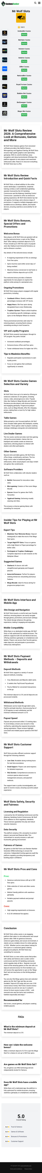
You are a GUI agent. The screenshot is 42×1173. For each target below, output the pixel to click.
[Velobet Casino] (4, 53)
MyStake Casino (24, 40)
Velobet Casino (24, 49)
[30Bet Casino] (4, 71)
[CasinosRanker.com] (10, 3)
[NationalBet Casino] (4, 79)
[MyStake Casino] (4, 44)
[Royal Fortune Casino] (4, 88)
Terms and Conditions (16, 1169)
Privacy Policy (28, 1169)
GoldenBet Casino (24, 31)
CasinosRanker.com (25, 1165)
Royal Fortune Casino (24, 84)
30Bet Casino (24, 67)
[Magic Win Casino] (4, 115)
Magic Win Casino (24, 111)
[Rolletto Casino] (4, 62)
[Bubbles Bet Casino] (4, 97)
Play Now (24, 34)
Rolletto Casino (24, 58)
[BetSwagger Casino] (4, 106)
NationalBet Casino (24, 76)
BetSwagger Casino (24, 102)
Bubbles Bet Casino (24, 93)
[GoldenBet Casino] (4, 35)
